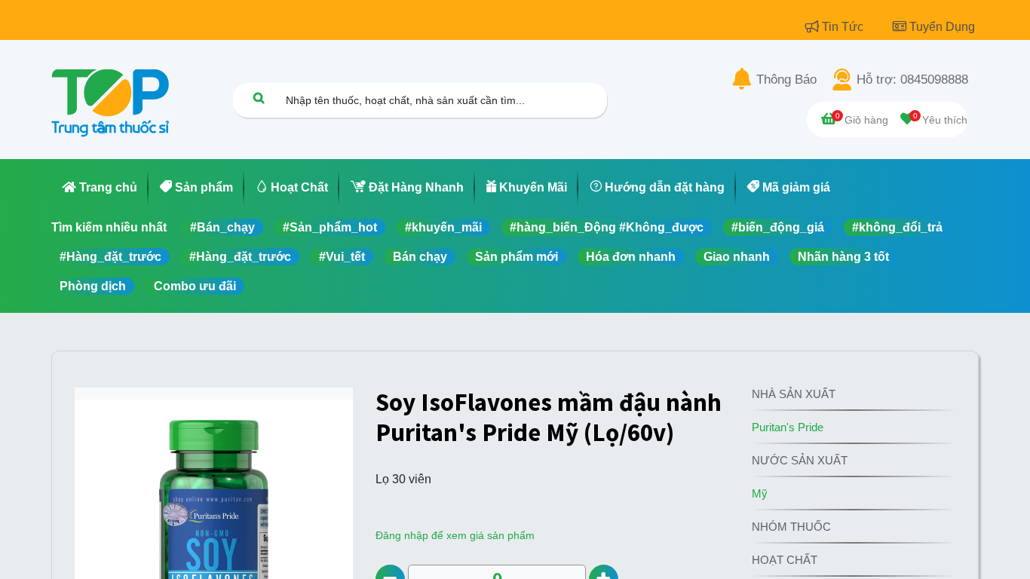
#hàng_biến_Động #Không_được (607, 227)
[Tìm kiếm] (258, 97)
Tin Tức (844, 26)
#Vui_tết (342, 256)
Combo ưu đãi (195, 286)
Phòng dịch (93, 286)
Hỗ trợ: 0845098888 (912, 80)
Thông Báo (786, 80)
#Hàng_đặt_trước (110, 256)
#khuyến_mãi (443, 227)
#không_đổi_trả (897, 227)
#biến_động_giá (777, 227)
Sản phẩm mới (516, 256)
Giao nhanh (737, 256)
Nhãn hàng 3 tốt (843, 256)
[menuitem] (100, 187)
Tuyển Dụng (942, 26)
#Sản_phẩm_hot (330, 227)
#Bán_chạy (222, 227)
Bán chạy (420, 256)
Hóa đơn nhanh (631, 256)
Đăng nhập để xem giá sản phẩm (455, 535)
